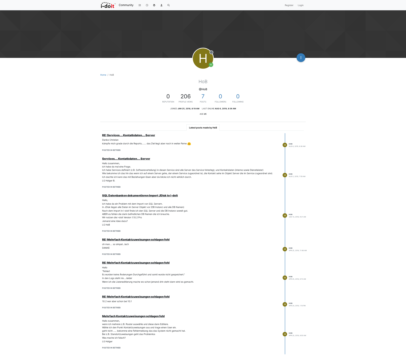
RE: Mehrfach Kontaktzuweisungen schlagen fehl (136, 239)
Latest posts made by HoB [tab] (203, 127)
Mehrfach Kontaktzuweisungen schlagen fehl (133, 316)
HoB (290, 144)
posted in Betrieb (111, 150)
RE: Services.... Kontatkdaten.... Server (128, 135)
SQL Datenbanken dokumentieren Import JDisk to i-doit (140, 195)
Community (126, 5)
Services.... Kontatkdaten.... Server (126, 158)
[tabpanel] (203, 243)
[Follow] (211, 64)
